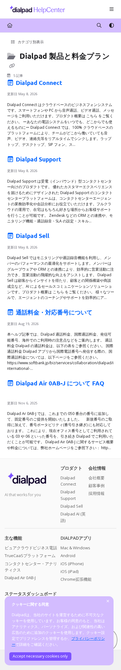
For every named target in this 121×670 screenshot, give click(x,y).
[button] (107, 654)
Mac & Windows (75, 548)
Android (67, 555)
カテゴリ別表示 (30, 41)
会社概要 (96, 478)
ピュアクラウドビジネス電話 (31, 548)
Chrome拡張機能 (76, 579)
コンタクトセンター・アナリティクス (31, 567)
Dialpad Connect (39, 82)
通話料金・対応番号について (54, 312)
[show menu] (111, 9)
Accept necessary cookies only (40, 656)
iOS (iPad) (69, 571)
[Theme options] (111, 25)
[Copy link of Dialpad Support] (72, 160)
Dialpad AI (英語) (73, 517)
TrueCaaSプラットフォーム (30, 555)
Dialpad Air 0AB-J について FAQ (59, 383)
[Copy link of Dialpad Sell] (60, 237)
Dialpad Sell (32, 236)
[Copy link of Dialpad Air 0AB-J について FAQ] (17, 393)
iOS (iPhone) (71, 563)
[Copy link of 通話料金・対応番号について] (104, 314)
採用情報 (96, 493)
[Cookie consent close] (108, 601)
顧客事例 (96, 485)
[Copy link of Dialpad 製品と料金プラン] (12, 66)
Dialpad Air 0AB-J (20, 577)
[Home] (36, 9)
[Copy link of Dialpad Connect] (73, 84)
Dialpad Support (38, 159)
